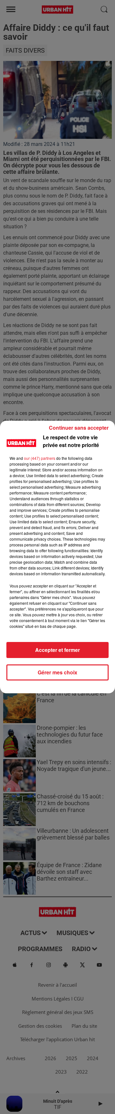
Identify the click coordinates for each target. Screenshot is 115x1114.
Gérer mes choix (57, 672)
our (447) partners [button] (39, 458)
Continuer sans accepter (79, 427)
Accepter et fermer (57, 650)
